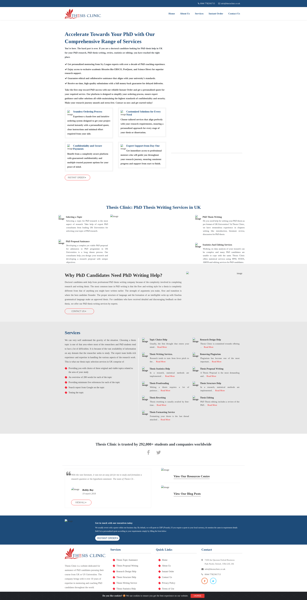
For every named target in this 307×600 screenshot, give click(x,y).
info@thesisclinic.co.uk (230, 3)
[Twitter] (159, 452)
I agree (197, 596)
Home (172, 13)
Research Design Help (126, 571)
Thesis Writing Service (126, 583)
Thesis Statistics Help (126, 589)
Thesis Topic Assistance (127, 560)
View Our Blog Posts (187, 493)
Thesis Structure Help (126, 577)
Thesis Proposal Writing (127, 566)
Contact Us (234, 13)
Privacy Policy (168, 583)
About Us (185, 13)
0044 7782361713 (207, 3)
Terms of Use (168, 589)
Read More (162, 347)
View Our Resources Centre (192, 476)
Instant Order (216, 13)
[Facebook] (148, 452)
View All (80, 502)
